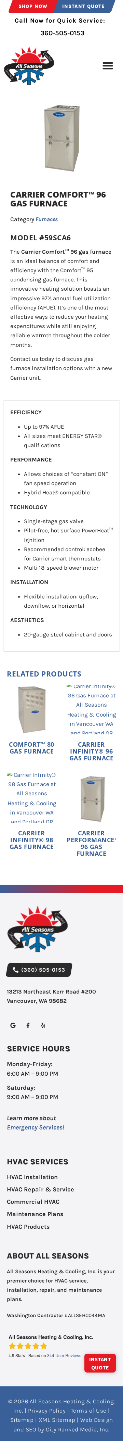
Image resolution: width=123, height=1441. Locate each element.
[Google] (13, 1025)
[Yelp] (43, 1025)
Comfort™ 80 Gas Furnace (31, 747)
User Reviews (64, 1355)
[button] (108, 65)
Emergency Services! (35, 1127)
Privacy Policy (47, 1410)
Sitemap (22, 1419)
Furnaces (47, 219)
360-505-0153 (61, 33)
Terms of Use (89, 1410)
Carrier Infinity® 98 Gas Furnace (32, 840)
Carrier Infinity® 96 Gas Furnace (91, 751)
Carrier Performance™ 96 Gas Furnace (93, 843)
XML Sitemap (57, 1419)
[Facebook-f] (28, 1025)
